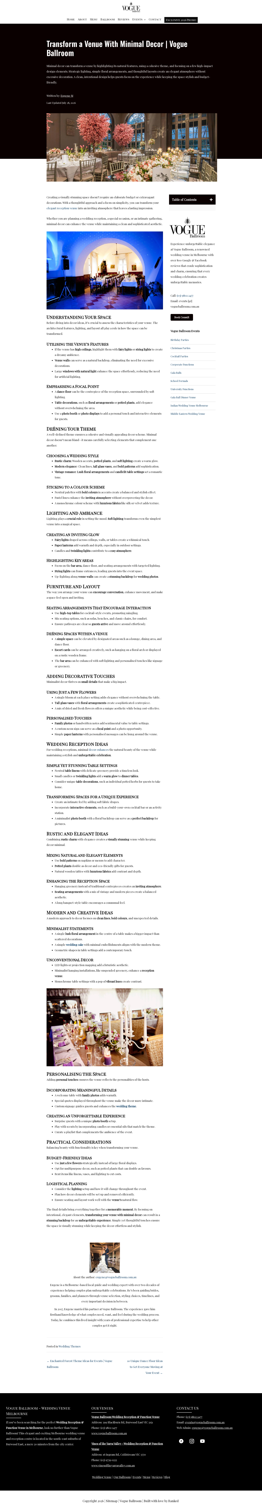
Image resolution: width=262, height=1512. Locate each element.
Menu (93, 19)
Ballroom (108, 19)
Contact (155, 19)
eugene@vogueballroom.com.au (116, 1277)
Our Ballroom (122, 1477)
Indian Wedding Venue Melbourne (189, 405)
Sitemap (112, 1501)
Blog (167, 1477)
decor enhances (99, 750)
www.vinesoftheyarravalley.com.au (113, 1465)
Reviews (123, 19)
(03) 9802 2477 (185, 295)
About (82, 19)
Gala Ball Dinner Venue (183, 397)
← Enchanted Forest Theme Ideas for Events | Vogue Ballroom (79, 1361)
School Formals (179, 381)
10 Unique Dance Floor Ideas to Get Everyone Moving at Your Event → (145, 1361)
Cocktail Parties (179, 356)
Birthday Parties (180, 339)
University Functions (182, 389)
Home (71, 19)
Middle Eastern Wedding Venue (188, 413)
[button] (181, 20)
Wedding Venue (102, 1477)
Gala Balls (176, 372)
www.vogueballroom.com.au (109, 1433)
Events (137, 19)
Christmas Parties (180, 348)
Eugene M (67, 96)
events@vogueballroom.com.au (205, 1422)
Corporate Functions (182, 364)
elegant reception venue (62, 208)
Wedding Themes (70, 1346)
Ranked (173, 1501)
